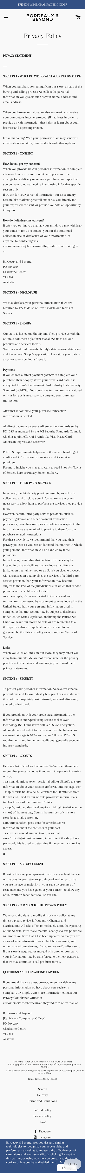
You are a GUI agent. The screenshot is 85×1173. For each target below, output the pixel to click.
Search (42, 1089)
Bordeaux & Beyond (42, 17)
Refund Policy (43, 1110)
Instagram (45, 1137)
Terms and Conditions (42, 1101)
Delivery (42, 1095)
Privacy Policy (42, 1116)
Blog (42, 1122)
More (63, 1162)
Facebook (44, 1131)
